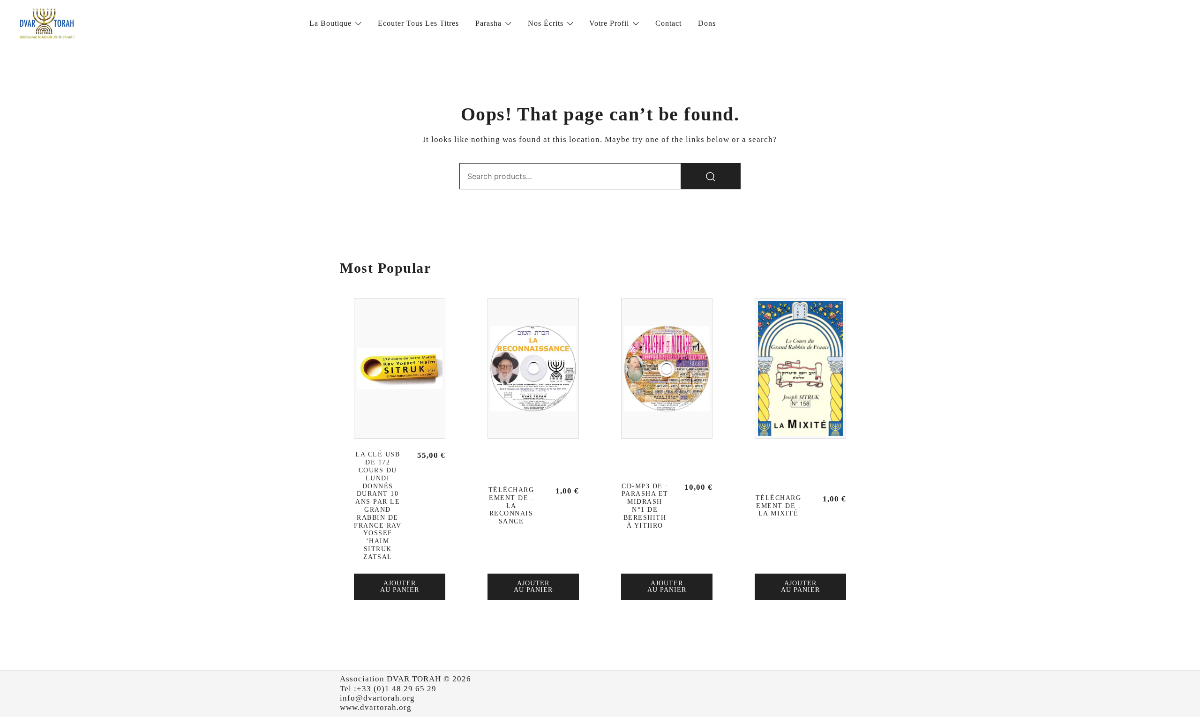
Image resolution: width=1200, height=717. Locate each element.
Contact (668, 23)
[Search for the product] (711, 176)
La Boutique (330, 23)
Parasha (488, 23)
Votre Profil (609, 23)
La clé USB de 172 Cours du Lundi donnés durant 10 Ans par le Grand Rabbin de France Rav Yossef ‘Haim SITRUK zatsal (377, 505)
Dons (707, 23)
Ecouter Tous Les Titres (418, 23)
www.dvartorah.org (376, 707)
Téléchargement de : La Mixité (779, 505)
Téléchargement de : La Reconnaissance (511, 505)
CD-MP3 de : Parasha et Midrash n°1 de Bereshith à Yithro (645, 506)
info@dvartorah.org (377, 698)
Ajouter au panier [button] (399, 586)
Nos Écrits (545, 23)
